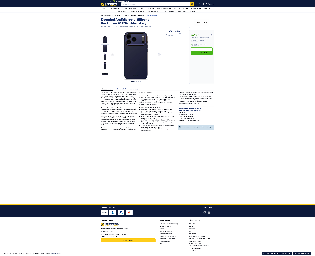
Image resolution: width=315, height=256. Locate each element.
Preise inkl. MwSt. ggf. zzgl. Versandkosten (198, 41)
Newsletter (192, 224)
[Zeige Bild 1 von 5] (132, 81)
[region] (131, 57)
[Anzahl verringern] (192, 49)
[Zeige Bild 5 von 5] (140, 81)
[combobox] (155, 4)
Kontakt (161, 229)
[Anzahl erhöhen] (211, 49)
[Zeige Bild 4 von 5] (138, 81)
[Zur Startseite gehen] (109, 4)
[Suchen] (192, 4)
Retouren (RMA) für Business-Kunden (200, 239)
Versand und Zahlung (165, 231)
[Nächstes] (159, 55)
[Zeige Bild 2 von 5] (134, 81)
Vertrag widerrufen (128, 240)
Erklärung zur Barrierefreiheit (167, 239)
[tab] (107, 88)
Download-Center (164, 241)
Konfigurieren (286, 253)
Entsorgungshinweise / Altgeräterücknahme (195, 242)
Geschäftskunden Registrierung (168, 224)
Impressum (192, 229)
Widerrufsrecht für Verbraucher (198, 236)
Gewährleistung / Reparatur (167, 236)
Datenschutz (192, 233)
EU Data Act (192, 250)
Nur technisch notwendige (271, 253)
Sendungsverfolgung (165, 233)
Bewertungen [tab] (134, 89)
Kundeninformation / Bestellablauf (199, 245)
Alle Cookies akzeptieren (302, 253)
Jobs (160, 244)
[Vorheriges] (113, 55)
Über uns (191, 226)
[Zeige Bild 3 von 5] (136, 81)
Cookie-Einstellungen (195, 248)
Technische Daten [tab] (121, 89)
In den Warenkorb (201, 53)
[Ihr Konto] (203, 4)
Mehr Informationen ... (57, 253)
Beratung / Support (165, 226)
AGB (190, 231)
